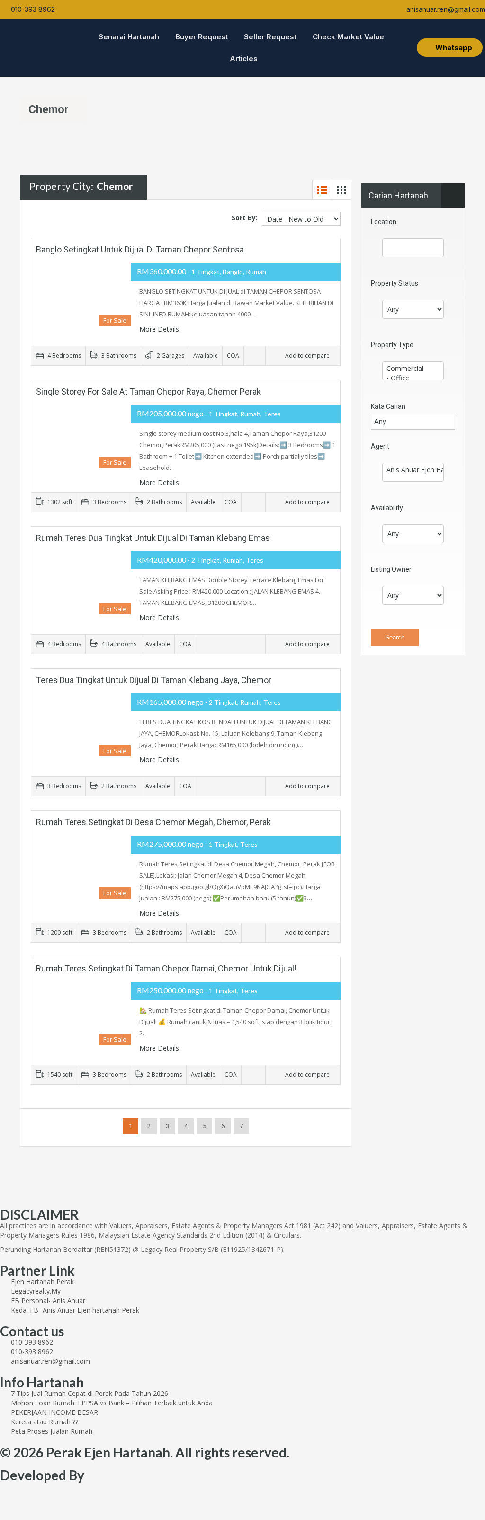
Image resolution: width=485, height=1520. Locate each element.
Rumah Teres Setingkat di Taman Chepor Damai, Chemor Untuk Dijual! (166, 968)
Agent (380, 446)
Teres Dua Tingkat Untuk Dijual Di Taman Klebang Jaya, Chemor (153, 680)
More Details (160, 328)
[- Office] (413, 378)
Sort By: (245, 217)
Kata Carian (388, 406)
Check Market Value (348, 36)
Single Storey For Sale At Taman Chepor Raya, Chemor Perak (148, 391)
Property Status (394, 283)
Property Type (392, 345)
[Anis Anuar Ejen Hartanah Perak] (413, 470)
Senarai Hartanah (129, 36)
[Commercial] (413, 368)
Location (383, 221)
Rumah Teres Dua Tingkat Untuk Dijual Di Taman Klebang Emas (153, 538)
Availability (387, 508)
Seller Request (270, 36)
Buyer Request (201, 36)
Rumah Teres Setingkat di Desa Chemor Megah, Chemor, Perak (153, 822)
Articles (244, 58)
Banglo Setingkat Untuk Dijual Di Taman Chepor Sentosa (140, 249)
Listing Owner (391, 569)
